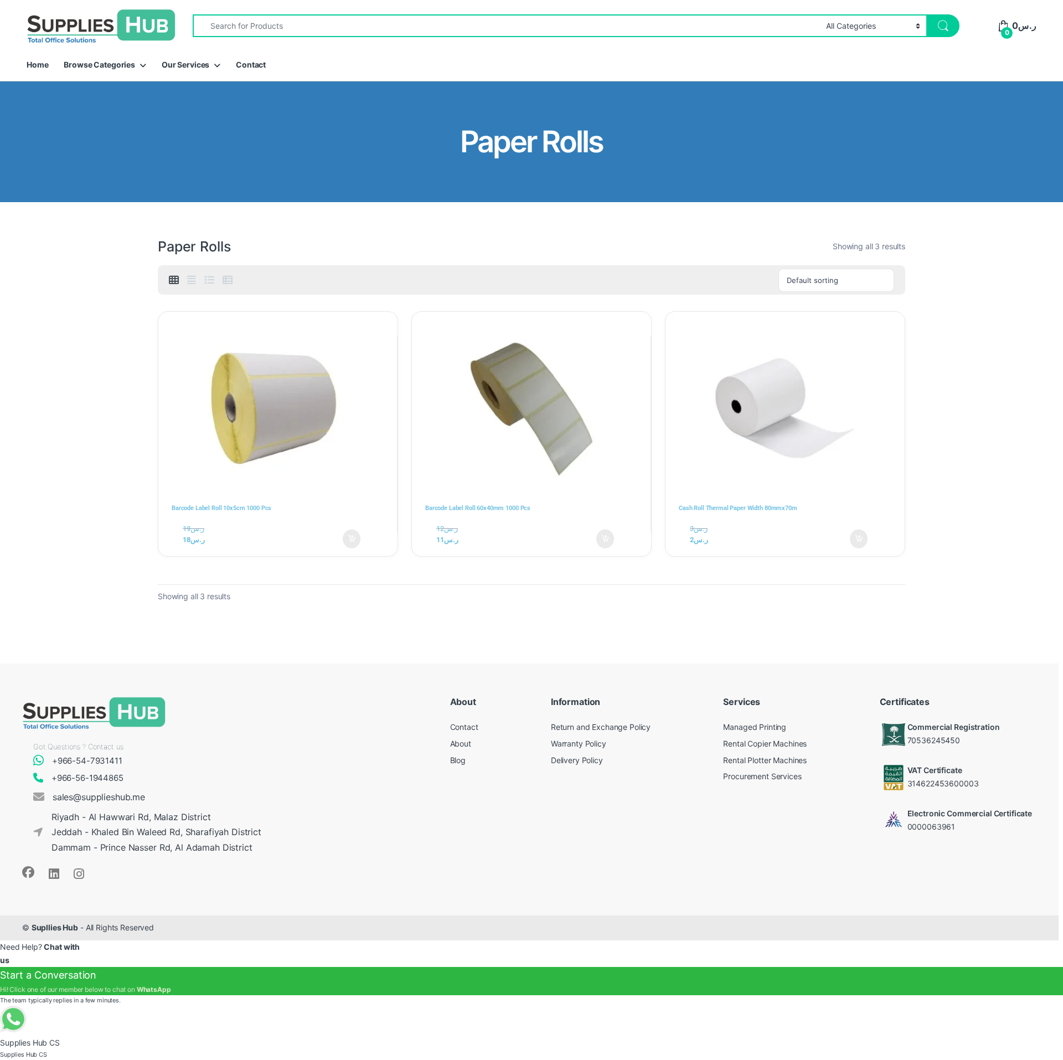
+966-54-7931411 (87, 760)
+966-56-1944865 (87, 778)
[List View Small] (228, 280)
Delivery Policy (577, 760)
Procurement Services (762, 776)
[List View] (209, 280)
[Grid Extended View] (191, 280)
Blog (458, 760)
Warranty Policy (578, 743)
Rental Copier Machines (765, 743)
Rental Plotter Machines (765, 760)
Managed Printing (754, 727)
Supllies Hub (55, 927)
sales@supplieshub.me (99, 796)
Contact (251, 64)
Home (37, 64)
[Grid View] (174, 280)
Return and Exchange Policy (601, 727)
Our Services (185, 64)
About (460, 743)
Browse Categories (99, 64)
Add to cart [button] (353, 539)
